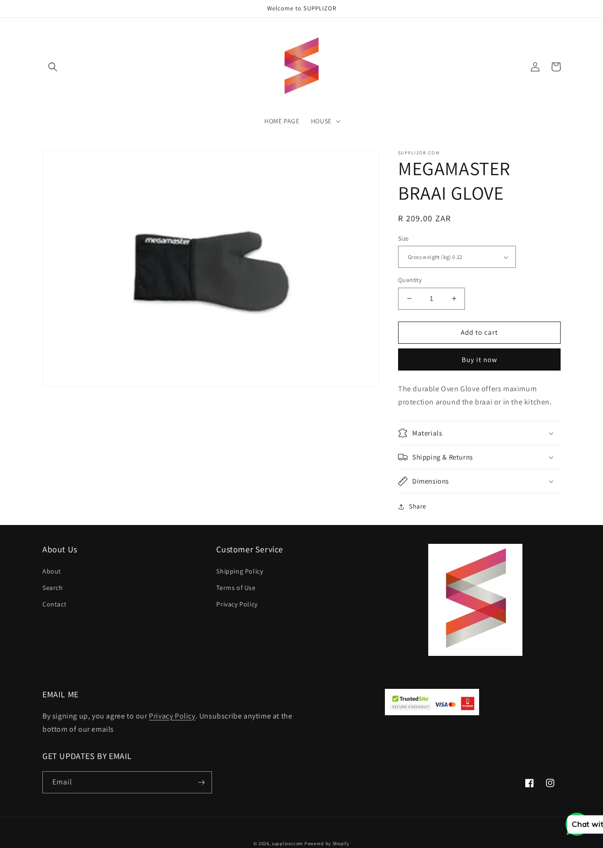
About (51, 571)
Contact (54, 604)
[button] (52, 67)
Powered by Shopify (327, 843)
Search (52, 587)
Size (403, 238)
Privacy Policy (236, 604)
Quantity (410, 280)
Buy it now (479, 359)
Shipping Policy (239, 571)
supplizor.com (287, 843)
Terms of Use (235, 587)
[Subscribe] (201, 782)
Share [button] (417, 506)
